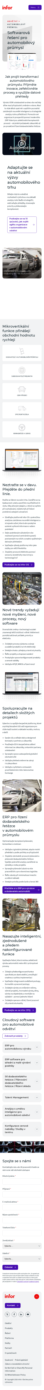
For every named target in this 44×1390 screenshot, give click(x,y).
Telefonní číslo (8, 1227)
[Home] (7, 7)
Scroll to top (36, 1296)
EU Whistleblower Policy (15, 1375)
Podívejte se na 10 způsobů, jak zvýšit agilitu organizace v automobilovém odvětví (18, 225)
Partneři (8, 1348)
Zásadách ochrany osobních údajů (28, 1282)
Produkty (9, 1328)
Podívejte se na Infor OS (17, 565)
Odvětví (12, 21)
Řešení (7, 1333)
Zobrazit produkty (14, 1036)
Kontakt (11, 1305)
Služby (7, 1343)
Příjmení (6, 1189)
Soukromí (9, 1360)
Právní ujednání (21, 1360)
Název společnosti (10, 1214)
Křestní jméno (8, 1176)
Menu (33, 7)
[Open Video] (22, 144)
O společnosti (10, 1353)
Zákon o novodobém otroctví (17, 1364)
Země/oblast (7, 1240)
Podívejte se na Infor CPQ (17, 1010)
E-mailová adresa (9, 1201)
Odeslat (9, 1267)
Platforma (9, 1338)
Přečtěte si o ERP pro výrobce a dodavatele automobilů (20, 890)
